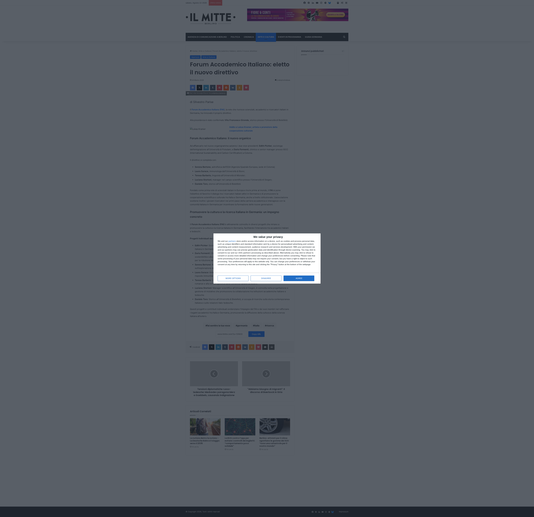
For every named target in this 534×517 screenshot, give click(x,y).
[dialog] (267, 258)
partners (232, 241)
